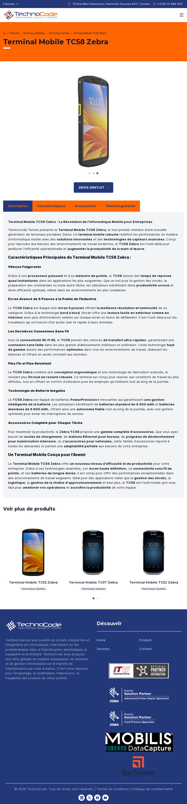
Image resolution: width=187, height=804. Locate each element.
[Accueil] (4, 33)
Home (101, 640)
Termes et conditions (112, 789)
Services (103, 649)
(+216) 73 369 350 (169, 4)
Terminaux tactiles (58, 33)
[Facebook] (97, 798)
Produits (14, 33)
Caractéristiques (51, 206)
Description (18, 206)
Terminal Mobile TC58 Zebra (89, 33)
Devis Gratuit (91, 187)
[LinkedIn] (81, 798)
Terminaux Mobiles (33, 33)
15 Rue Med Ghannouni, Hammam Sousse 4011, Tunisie (111, 4)
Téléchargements (120, 206)
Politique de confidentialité (152, 789)
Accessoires (85, 206)
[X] (89, 798)
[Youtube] (105, 798)
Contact (145, 649)
